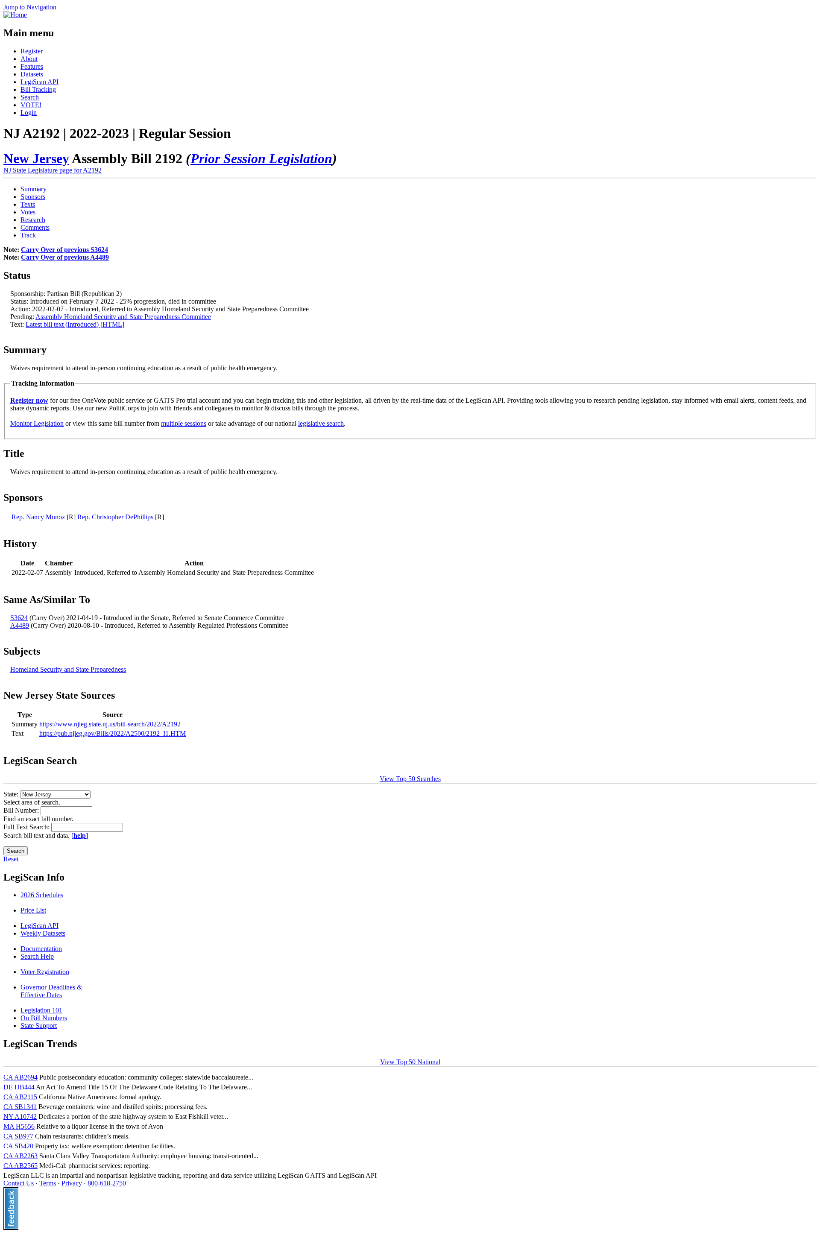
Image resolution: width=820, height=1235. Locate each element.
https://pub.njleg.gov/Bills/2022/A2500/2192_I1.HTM (112, 733)
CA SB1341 (20, 1106)
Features (31, 66)
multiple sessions (183, 423)
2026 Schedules (41, 894)
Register (31, 51)
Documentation (41, 948)
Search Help (37, 956)
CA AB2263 (20, 1155)
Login (28, 112)
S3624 (19, 617)
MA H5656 (19, 1126)
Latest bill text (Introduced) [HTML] (75, 324)
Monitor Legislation (37, 423)
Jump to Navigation (29, 7)
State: (11, 794)
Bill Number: (22, 810)
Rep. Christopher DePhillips (115, 517)
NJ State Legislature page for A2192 (52, 170)
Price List (33, 910)
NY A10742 (20, 1116)
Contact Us (18, 1183)
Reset (10, 859)
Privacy (72, 1183)
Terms (47, 1183)
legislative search (321, 423)
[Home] (15, 14)
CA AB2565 (20, 1165)
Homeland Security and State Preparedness (68, 669)
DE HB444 (19, 1087)
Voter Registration (44, 971)
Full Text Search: (27, 827)
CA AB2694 (20, 1077)
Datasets (31, 74)
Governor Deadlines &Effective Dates (51, 990)
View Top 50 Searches (410, 778)
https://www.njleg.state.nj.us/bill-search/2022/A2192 (110, 724)
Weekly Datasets (42, 933)
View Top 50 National (410, 1061)
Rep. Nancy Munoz (38, 517)
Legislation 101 (41, 1010)
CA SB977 (18, 1136)
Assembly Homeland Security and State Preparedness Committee (123, 316)
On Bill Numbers (43, 1017)
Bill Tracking (38, 89)
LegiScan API (39, 81)
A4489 (19, 625)
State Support (38, 1025)
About (29, 58)
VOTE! (30, 104)
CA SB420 (18, 1146)
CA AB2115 (20, 1096)
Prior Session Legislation (261, 158)
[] (79, 835)
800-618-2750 (107, 1183)
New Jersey (36, 158)
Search (29, 97)
